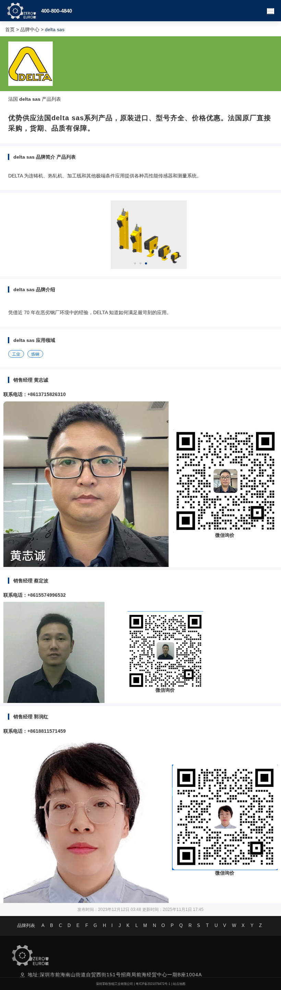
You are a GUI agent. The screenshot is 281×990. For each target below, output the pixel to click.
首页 (10, 29)
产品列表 (51, 99)
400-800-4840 (56, 11)
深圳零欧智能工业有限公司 (114, 984)
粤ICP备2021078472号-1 (153, 984)
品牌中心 (29, 29)
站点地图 (179, 984)
